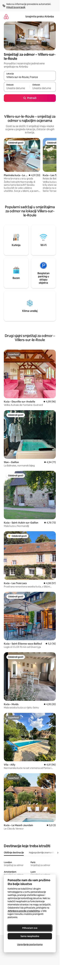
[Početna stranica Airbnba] (6, 17)
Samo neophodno (30, 936)
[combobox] (29, 77)
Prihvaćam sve (29, 928)
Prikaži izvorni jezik (15, 7)
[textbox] (16, 88)
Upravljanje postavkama (30, 944)
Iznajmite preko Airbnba (39, 16)
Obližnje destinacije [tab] (14, 852)
